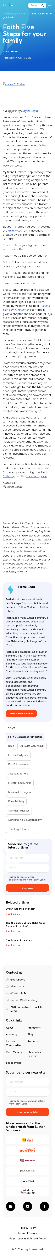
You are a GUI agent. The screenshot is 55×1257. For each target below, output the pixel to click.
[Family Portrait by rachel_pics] (27, 95)
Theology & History (19, 829)
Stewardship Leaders (35, 1053)
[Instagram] (10, 1206)
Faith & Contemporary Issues (25, 736)
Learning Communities (13, 1043)
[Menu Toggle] (49, 5)
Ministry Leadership (19, 783)
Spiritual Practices (18, 810)
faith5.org (9, 476)
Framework (34, 1027)
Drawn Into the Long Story (20, 908)
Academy (11, 1034)
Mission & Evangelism (20, 792)
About (9, 1027)
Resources (34, 1041)
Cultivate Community (32, 746)
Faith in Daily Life (18, 755)
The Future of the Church (20, 940)
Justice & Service (18, 773)
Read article (13, 914)
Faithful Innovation (19, 764)
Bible (11, 746)
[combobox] (37, 5)
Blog (30, 1034)
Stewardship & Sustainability (25, 819)
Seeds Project (14, 1062)
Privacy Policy (28, 1227)
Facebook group (36, 476)
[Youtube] (27, 1206)
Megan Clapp (29, 111)
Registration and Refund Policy (27, 1238)
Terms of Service (28, 1233)
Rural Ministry (16, 801)
